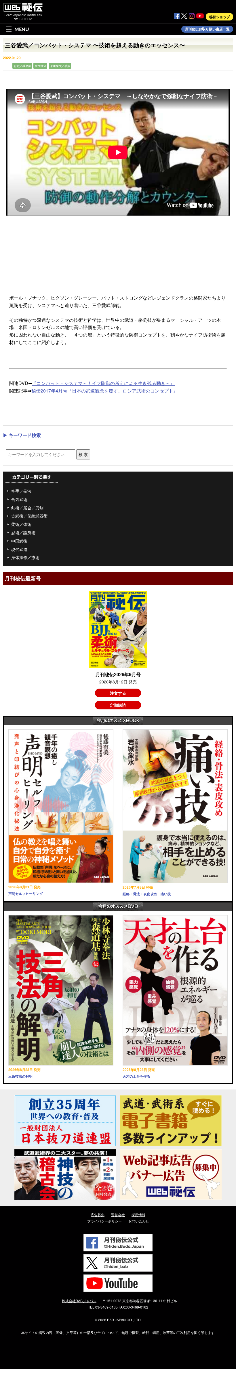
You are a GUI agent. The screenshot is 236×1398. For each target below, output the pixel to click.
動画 (7, 66)
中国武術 (19, 541)
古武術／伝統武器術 (29, 516)
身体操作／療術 (60, 66)
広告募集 (97, 1214)
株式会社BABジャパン (79, 1300)
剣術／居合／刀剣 (27, 508)
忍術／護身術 (22, 66)
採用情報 (138, 1214)
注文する (118, 693)
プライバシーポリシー (104, 1220)
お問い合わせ (138, 1220)
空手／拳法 (21, 491)
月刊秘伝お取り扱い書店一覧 (207, 29)
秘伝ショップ (219, 16)
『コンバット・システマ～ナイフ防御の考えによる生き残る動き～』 (103, 383)
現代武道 (40, 66)
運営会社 (118, 1214)
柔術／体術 (21, 524)
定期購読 (118, 705)
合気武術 (19, 499)
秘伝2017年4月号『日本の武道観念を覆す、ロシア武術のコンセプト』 (104, 390)
